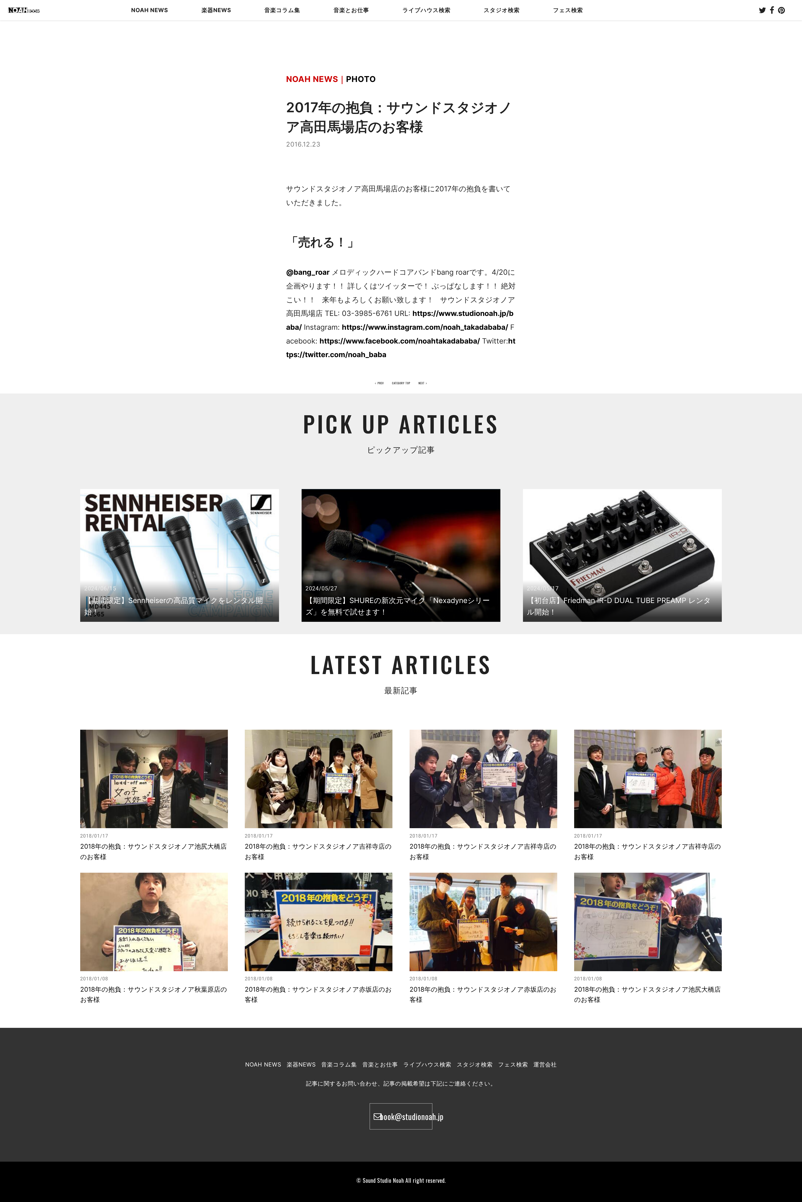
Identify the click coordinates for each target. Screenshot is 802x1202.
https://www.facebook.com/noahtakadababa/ (400, 341)
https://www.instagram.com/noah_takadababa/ (425, 327)
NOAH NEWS (149, 10)
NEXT (422, 383)
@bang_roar (308, 272)
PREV (381, 383)
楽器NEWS (216, 10)
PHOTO (361, 79)
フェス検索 (513, 1064)
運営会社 (545, 1064)
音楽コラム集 (282, 10)
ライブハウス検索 (427, 1064)
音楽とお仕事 (380, 1064)
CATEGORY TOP (401, 383)
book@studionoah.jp (406, 1116)
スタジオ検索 (475, 1064)
